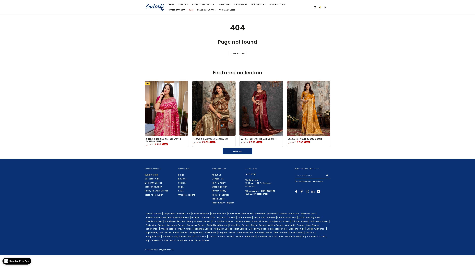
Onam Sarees (202, 240)
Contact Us (218, 178)
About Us (216, 174)
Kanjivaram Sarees (280, 221)
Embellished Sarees (217, 225)
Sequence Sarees (176, 225)
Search (182, 182)
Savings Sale (195, 232)
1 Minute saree (242, 221)
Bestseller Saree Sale (266, 213)
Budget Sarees (258, 225)
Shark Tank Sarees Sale (240, 213)
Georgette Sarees (294, 225)
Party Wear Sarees (155, 225)
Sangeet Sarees (226, 232)
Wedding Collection (175, 221)
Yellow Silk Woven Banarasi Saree (305, 139)
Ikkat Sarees (240, 228)
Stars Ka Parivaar (154, 194)
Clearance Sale (297, 228)
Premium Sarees (154, 221)
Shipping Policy (219, 186)
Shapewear (169, 213)
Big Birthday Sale (154, 232)
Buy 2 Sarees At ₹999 (290, 236)
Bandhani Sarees (203, 228)
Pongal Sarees (153, 236)
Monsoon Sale (308, 213)
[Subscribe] (328, 175)
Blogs (181, 174)
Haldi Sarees (210, 232)
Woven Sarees (185, 228)
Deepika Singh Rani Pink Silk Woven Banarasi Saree (163, 140)
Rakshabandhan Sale (179, 217)
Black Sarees (280, 232)
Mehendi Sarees (245, 232)
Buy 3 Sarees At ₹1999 (157, 240)
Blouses (158, 213)
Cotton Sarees (275, 225)
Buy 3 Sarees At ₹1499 (314, 236)
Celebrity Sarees (153, 182)
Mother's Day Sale (197, 236)
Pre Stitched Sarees (222, 221)
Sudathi (154, 250)
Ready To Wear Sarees (156, 190)
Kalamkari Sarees (223, 228)
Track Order (218, 198)
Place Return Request (223, 202)
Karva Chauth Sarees (176, 232)
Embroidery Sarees (239, 225)
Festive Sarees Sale (156, 217)
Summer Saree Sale (289, 213)
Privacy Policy (219, 190)
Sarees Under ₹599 (246, 236)
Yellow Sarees (296, 232)
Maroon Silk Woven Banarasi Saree (258, 139)
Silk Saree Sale (152, 178)
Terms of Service (220, 194)
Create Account (186, 194)
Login (181, 186)
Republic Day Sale (226, 217)
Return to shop (237, 54)
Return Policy (219, 182)
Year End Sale (245, 217)
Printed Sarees (168, 228)
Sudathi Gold (151, 174)
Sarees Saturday (153, 186)
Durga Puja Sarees (316, 228)
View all (237, 151)
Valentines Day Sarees (174, 236)
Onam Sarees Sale (287, 217)
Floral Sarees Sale (277, 228)
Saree (149, 213)
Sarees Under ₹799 (267, 236)
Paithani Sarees (300, 221)
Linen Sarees (312, 225)
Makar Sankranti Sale (264, 217)
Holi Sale (310, 232)
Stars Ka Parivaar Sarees (221, 236)
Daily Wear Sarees (319, 221)
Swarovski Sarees (196, 225)
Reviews (182, 178)
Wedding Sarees (263, 232)
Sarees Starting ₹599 (309, 217)
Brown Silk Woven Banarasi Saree (210, 139)
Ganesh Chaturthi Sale (203, 217)
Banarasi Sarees (260, 221)
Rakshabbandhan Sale (181, 240)
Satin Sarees (152, 228)
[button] (314, 7)
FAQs (181, 190)
